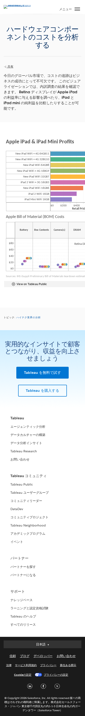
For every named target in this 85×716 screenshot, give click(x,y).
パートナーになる (23, 575)
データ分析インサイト (26, 443)
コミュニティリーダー (26, 501)
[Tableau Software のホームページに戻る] (19, 5)
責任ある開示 (68, 665)
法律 (9, 665)
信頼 (13, 656)
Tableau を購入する (42, 390)
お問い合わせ (19, 459)
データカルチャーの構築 (27, 435)
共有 (10, 66)
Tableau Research (23, 451)
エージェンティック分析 (27, 427)
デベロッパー (43, 656)
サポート (17, 591)
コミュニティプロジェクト (29, 517)
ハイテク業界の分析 (28, 317)
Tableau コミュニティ (28, 475)
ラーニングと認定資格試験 (29, 608)
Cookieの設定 (23, 675)
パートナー (19, 558)
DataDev (16, 509)
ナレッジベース (21, 600)
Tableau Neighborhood (28, 525)
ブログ (24, 656)
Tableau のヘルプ (23, 616)
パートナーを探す (23, 567)
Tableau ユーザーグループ (29, 493)
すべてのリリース (23, 624)
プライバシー (48, 665)
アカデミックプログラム (27, 533)
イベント (16, 542)
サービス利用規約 (26, 665)
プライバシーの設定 (56, 675)
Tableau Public (21, 484)
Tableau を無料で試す (42, 372)
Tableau (17, 418)
